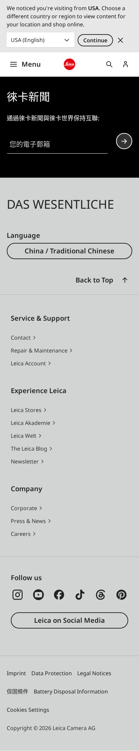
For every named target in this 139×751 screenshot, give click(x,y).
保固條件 (17, 691)
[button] (124, 280)
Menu (31, 64)
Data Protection (51, 673)
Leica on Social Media (69, 620)
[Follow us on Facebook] (59, 594)
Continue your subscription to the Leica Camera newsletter (124, 141)
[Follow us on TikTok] (80, 594)
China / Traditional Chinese (69, 250)
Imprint (16, 673)
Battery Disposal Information (71, 691)
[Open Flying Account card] (125, 64)
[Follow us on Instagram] (17, 594)
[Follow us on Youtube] (38, 594)
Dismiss (120, 40)
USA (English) (28, 40)
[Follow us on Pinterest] (121, 594)
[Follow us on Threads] (100, 594)
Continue (95, 40)
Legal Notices (94, 673)
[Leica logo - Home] (70, 64)
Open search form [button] (109, 64)
